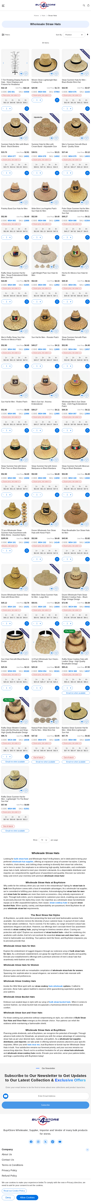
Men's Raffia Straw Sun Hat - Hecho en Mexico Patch (13, 338)
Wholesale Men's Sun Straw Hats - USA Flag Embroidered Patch (74, 404)
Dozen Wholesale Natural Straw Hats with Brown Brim (14, 596)
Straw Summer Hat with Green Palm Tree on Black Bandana (14, 467)
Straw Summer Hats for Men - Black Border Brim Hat (74, 81)
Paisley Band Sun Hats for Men (14, 209)
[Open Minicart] (88, 5)
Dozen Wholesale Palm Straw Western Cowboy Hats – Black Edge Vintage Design (74, 597)
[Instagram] (38, 1141)
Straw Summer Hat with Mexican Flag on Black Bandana (75, 467)
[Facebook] (31, 1141)
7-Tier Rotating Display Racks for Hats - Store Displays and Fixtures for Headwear (15, 82)
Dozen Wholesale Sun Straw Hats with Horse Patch (44, 531)
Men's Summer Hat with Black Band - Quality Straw (74, 145)
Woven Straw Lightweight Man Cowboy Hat (44, 81)
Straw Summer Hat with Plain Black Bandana (74, 338)
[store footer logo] (45, 1124)
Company (7, 1149)
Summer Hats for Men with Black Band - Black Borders (15, 145)
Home (36, 15)
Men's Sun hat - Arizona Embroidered (41, 403)
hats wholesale (56, 986)
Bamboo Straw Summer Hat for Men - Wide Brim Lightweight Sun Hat (75, 730)
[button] (21, 74)
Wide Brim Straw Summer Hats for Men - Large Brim (45, 596)
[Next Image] (27, 63)
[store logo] (45, 5)
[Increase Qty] (10, 108)
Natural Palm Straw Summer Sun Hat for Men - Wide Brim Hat (45, 729)
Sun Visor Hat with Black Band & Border (15, 660)
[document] (45, 1190)
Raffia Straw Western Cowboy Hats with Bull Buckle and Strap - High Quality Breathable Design (15, 730)
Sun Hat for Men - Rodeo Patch (14, 402)
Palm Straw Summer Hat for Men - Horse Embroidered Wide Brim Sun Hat (75, 211)
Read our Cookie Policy (14, 1191)
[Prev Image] (3, 63)
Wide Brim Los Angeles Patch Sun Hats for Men (44, 210)
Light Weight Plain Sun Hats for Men (45, 274)
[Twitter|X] (45, 1141)
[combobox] (74, 35)
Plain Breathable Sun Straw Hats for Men (76, 531)
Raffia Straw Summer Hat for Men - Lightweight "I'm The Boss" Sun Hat (15, 799)
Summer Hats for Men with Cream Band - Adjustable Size (44, 145)
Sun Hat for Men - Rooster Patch (45, 337)
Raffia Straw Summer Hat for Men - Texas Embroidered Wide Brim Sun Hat (14, 275)
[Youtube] (60, 1141)
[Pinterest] (52, 1141)
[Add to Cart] (27, 108)
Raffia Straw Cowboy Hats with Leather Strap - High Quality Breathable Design (75, 661)
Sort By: (59, 35)
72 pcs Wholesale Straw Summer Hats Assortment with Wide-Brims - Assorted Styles (13, 532)
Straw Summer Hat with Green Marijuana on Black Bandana (44, 467)
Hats (44, 15)
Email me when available (75, 693)
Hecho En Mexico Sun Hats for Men (75, 274)
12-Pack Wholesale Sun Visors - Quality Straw (45, 660)
